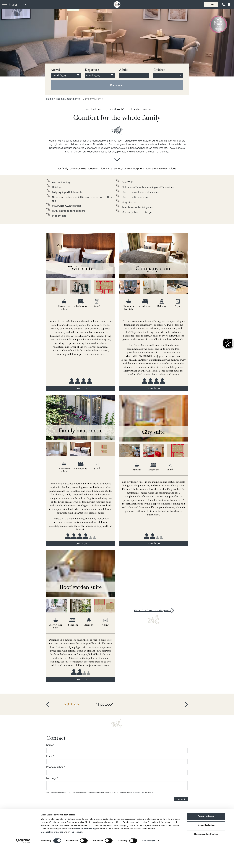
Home (49, 98)
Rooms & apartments (68, 98)
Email (50, 755)
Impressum (76, 832)
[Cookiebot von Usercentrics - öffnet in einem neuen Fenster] (23, 841)
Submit (181, 798)
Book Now (81, 388)
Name (50, 744)
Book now (117, 85)
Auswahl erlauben (205, 825)
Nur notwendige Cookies (206, 834)
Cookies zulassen (206, 816)
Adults (123, 69)
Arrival (55, 69)
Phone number (55, 766)
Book (210, 4)
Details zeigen (148, 841)
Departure (92, 69)
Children (159, 69)
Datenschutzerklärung (84, 828)
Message (52, 777)
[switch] (84, 840)
